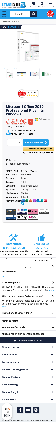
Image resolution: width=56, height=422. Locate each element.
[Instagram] (36, 410)
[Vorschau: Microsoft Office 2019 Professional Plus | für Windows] (9, 73)
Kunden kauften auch (13, 327)
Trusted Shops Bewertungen (17, 312)
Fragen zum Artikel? (19, 163)
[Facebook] (20, 410)
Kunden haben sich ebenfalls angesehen (23, 333)
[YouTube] (28, 410)
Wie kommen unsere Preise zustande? (22, 296)
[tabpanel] (14, 247)
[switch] (7, 415)
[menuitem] (4, 14)
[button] (38, 150)
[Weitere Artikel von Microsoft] (42, 119)
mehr (4, 276)
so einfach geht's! (11, 282)
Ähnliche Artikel (10, 320)
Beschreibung (9, 271)
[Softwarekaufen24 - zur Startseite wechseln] (14, 5)
